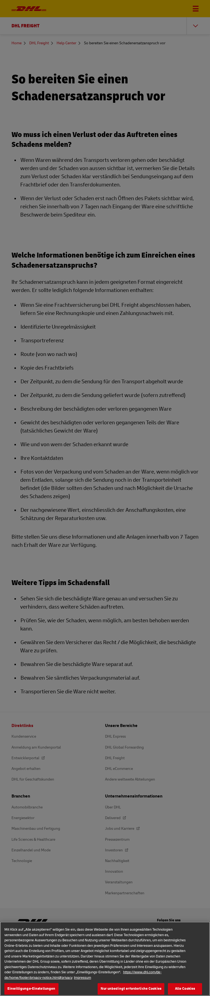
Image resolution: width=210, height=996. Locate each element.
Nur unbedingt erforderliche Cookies (131, 988)
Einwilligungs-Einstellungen (31, 988)
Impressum (82, 977)
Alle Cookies (185, 988)
